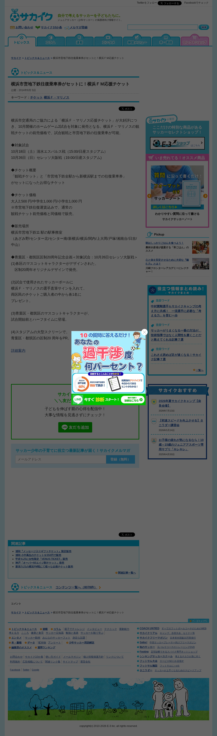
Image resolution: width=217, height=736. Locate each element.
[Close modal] (144, 332)
